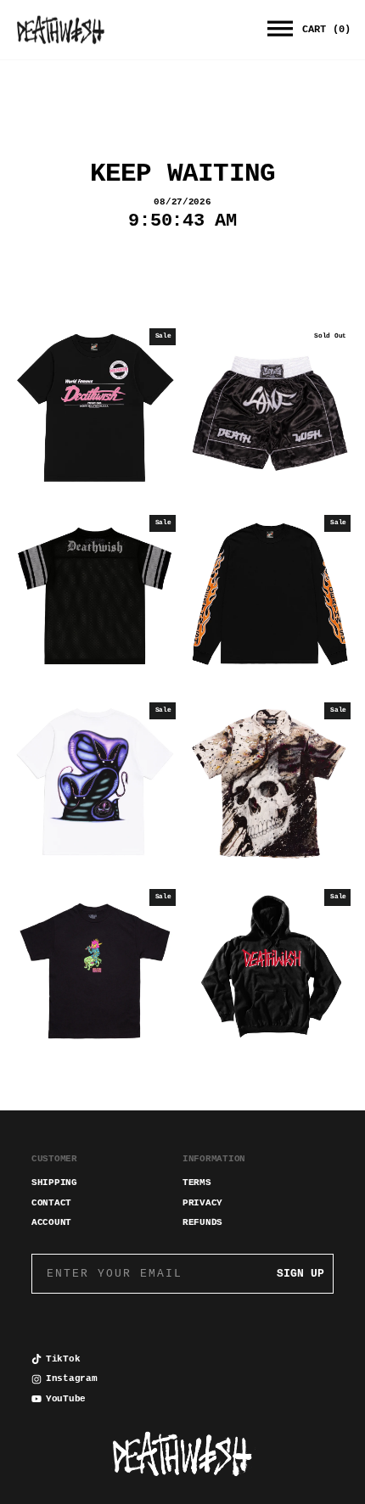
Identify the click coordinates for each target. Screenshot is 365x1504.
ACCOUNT (51, 1222)
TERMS (196, 1182)
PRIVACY (202, 1203)
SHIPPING (54, 1182)
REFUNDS (202, 1222)
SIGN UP (300, 1273)
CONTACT (51, 1203)
